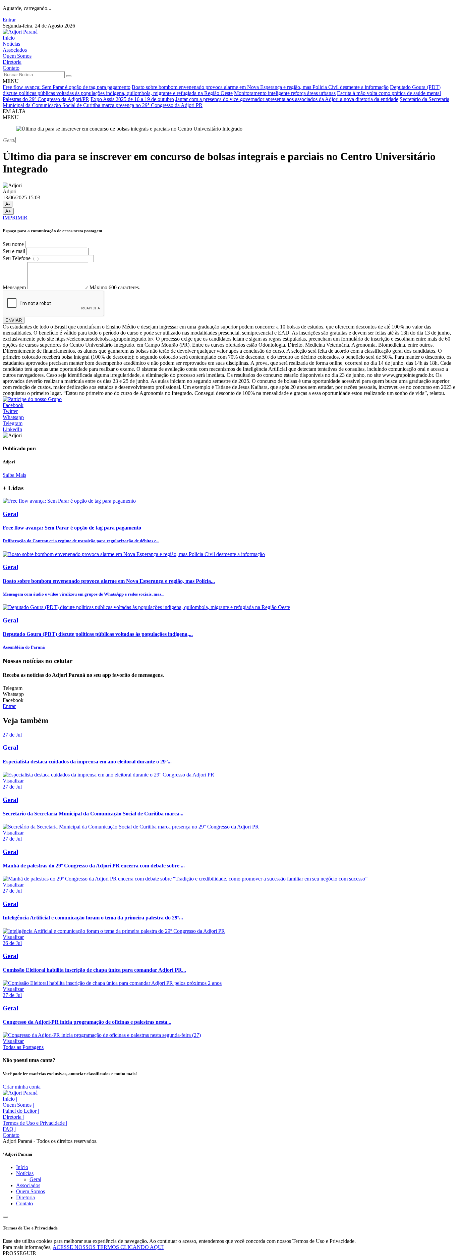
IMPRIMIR (15, 217)
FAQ (9, 1129)
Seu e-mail (14, 251)
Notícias (11, 44)
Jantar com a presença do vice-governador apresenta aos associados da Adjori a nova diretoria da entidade (286, 99)
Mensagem (14, 287)
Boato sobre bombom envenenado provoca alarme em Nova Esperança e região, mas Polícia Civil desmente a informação (260, 87)
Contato (11, 68)
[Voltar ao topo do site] (5, 1217)
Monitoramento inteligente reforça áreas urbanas (285, 93)
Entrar (9, 19)
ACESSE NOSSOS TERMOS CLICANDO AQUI (108, 1247)
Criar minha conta (22, 1087)
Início (9, 38)
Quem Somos (17, 56)
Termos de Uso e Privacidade (35, 1123)
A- (7, 204)
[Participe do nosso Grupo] (32, 399)
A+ (8, 211)
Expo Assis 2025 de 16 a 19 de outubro (132, 99)
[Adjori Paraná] (20, 32)
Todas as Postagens (23, 1047)
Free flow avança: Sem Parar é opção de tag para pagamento (66, 87)
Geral (35, 1179)
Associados (15, 50)
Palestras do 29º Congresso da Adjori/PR (46, 99)
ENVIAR (13, 320)
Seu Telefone (17, 258)
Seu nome (13, 244)
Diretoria (12, 62)
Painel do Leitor (21, 1111)
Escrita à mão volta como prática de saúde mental (389, 93)
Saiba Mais (14, 475)
